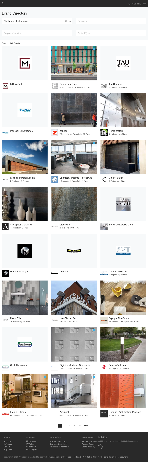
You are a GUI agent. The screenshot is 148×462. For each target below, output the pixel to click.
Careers (7, 446)
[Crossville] (74, 204)
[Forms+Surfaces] (123, 344)
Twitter (31, 444)
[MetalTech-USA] (74, 298)
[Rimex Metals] (123, 110)
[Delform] (74, 251)
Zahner (63, 130)
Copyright (124, 456)
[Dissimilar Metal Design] (25, 157)
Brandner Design (19, 271)
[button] (67, 21)
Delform (64, 271)
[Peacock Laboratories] (25, 110)
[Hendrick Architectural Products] (123, 391)
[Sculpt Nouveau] (25, 344)
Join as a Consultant (58, 444)
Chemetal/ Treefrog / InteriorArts (76, 177)
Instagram (32, 449)
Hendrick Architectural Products (125, 412)
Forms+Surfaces (117, 365)
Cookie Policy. (74, 456)
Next (86, 425)
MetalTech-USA (68, 318)
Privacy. (51, 456)
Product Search (88, 444)
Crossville (65, 224)
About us (7, 441)
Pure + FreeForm (68, 84)
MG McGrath (16, 84)
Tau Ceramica (116, 84)
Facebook (32, 441)
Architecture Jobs (89, 441)
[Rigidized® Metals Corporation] (74, 344)
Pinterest (32, 446)
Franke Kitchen (18, 412)
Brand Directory (88, 446)
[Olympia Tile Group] (123, 298)
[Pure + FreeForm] (74, 63)
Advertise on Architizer (59, 446)
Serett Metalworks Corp (121, 224)
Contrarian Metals (118, 271)
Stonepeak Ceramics (21, 224)
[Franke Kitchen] (25, 391)
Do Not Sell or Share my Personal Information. (99, 456)
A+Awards (8, 444)
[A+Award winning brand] (94, 49)
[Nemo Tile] (25, 298)
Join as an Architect (58, 441)
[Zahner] (74, 110)
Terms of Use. (61, 456)
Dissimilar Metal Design (22, 177)
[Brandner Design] (25, 251)
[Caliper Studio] (123, 157)
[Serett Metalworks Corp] (123, 204)
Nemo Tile (15, 318)
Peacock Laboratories (21, 130)
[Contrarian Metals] (123, 251)
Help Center (8, 449)
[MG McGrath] (25, 63)
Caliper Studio (116, 177)
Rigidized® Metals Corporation (75, 365)
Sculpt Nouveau (18, 365)
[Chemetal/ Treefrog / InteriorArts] (74, 157)
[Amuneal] (74, 391)
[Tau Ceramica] (123, 63)
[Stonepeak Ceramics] (25, 204)
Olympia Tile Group (119, 318)
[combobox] (111, 21)
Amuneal (64, 412)
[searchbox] (78, 20)
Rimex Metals (116, 130)
